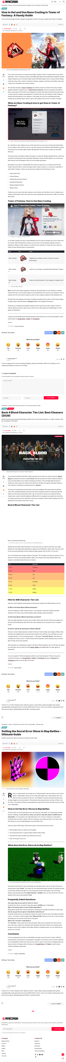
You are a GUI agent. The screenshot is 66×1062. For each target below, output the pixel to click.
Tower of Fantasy (26, 87)
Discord (54, 658)
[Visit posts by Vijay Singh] (4, 701)
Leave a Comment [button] (56, 1003)
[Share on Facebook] (9, 24)
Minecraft (10, 1013)
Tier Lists (10, 408)
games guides (34, 647)
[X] (61, 359)
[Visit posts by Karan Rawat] (4, 359)
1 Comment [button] (58, 717)
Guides (4, 8)
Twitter (28, 319)
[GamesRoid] (10, 1)
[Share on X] (12, 24)
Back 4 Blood (17, 667)
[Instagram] (63, 359)
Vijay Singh (7, 430)
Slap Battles (22, 953)
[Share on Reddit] (14, 24)
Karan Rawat (8, 28)
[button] (52, 1)
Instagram (36, 319)
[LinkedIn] (63, 701)
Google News (21, 319)
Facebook (41, 658)
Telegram (11, 660)
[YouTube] (59, 701)
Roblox (16, 953)
